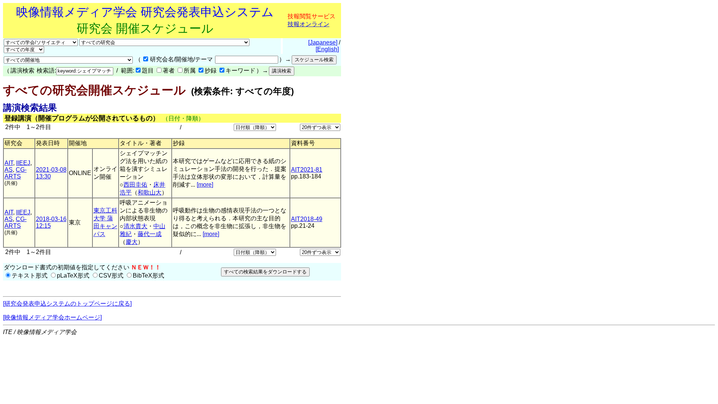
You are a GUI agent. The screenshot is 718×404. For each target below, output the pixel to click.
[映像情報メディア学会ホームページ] (52, 317)
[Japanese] (322, 42)
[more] (205, 184)
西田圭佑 (135, 184)
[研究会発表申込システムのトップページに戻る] (67, 303)
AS (8, 169)
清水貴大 (135, 226)
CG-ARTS (15, 173)
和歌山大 (150, 192)
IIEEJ (23, 163)
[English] (327, 49)
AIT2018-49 (306, 219)
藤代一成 (150, 234)
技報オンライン (308, 24)
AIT (8, 163)
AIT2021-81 (306, 169)
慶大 (132, 242)
